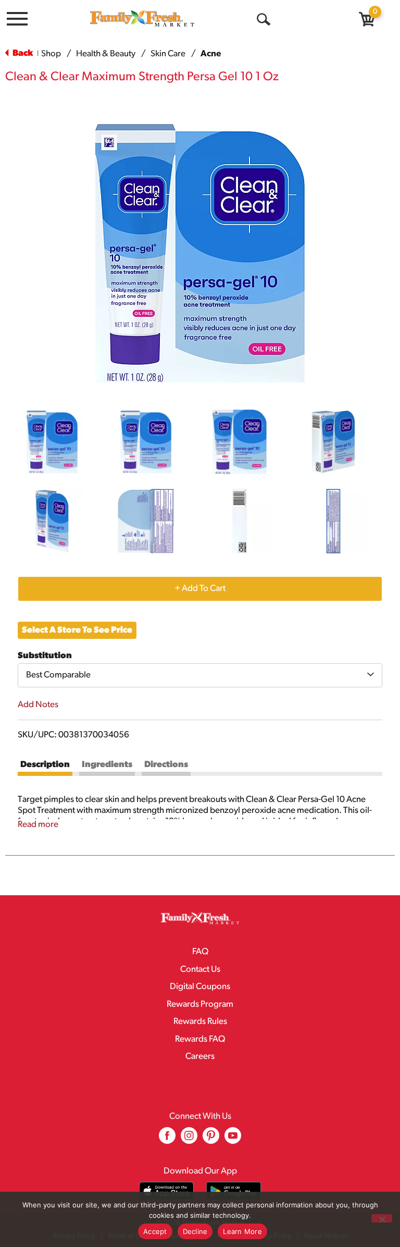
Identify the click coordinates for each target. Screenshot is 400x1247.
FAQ (200, 951)
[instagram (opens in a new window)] (189, 1139)
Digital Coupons (200, 986)
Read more (38, 824)
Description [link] (45, 764)
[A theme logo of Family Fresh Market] (142, 18)
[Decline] (381, 1218)
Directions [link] (166, 764)
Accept (155, 1231)
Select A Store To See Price (77, 630)
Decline (195, 1231)
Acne (211, 54)
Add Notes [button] (38, 704)
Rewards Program (200, 1004)
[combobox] (200, 675)
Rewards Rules (200, 1021)
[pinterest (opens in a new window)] (211, 1139)
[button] (52, 442)
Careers (200, 1056)
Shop (51, 54)
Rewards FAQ (200, 1039)
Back (22, 53)
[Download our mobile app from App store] (166, 1191)
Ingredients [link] (107, 764)
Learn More (242, 1231)
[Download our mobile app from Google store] (233, 1191)
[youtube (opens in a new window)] (232, 1139)
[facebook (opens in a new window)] (167, 1139)
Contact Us (200, 969)
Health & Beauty (105, 54)
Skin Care (168, 54)
